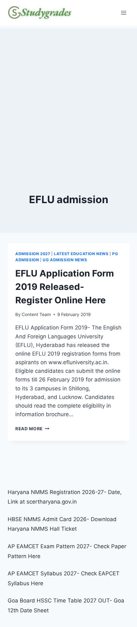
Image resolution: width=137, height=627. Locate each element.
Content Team (36, 314)
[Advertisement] (68, 97)
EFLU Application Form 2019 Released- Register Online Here (64, 287)
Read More (32, 428)
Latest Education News (81, 253)
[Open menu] (123, 13)
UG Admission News (65, 259)
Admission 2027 (32, 253)
